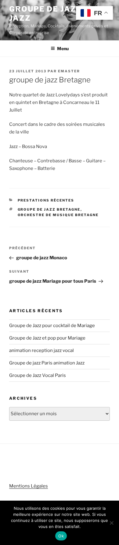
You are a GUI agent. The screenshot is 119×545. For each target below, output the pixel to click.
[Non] (111, 523)
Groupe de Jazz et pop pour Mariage (47, 338)
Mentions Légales (28, 486)
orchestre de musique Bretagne (58, 215)
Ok (61, 535)
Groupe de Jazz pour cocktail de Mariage (52, 325)
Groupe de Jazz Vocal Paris (37, 375)
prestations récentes (46, 200)
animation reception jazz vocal (41, 350)
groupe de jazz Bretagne (49, 209)
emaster (69, 71)
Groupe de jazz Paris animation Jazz (47, 363)
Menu (63, 48)
